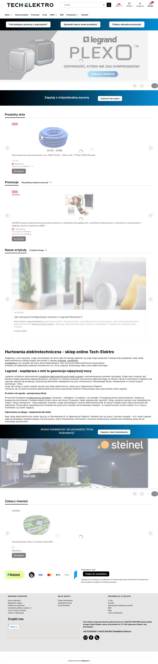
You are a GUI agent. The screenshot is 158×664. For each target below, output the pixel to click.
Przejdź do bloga (37, 250)
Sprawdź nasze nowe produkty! (80, 24)
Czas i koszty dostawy (17, 610)
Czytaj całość (20, 330)
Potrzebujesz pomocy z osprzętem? (28, 24)
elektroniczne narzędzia (39, 397)
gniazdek (62, 360)
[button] (109, 5)
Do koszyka (19, 171)
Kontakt (111, 603)
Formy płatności (14, 600)
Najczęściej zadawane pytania (120, 605)
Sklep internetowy (78, 661)
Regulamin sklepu (15, 603)
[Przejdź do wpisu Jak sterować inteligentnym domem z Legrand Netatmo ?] (79, 283)
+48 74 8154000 (89, 631)
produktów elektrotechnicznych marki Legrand (61, 376)
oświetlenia (72, 360)
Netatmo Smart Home (42, 324)
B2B (109, 608)
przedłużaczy (11, 363)
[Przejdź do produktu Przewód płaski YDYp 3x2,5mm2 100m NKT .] (36, 524)
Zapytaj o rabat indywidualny (114, 432)
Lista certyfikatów (115, 613)
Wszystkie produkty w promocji (34, 182)
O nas (110, 600)
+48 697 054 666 (105, 631)
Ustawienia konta (65, 603)
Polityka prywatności (16, 605)
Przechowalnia (64, 605)
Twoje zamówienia (65, 600)
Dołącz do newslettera (96, 574)
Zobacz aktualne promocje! (126, 24)
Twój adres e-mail (88, 570)
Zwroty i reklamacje (16, 613)
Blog (110, 610)
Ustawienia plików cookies (19, 608)
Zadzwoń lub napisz (109, 98)
